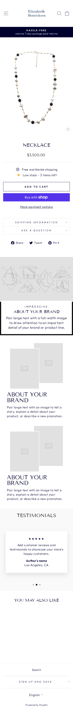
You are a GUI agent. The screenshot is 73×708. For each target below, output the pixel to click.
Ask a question (36, 230)
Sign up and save (35, 681)
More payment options (36, 207)
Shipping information (36, 222)
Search (36, 670)
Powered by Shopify (36, 704)
